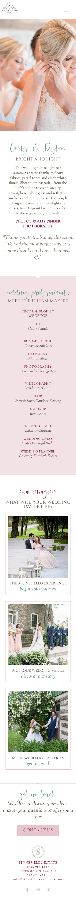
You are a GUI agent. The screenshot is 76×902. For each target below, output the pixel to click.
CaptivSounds (38, 328)
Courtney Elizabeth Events (38, 456)
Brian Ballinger (38, 358)
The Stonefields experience (38, 583)
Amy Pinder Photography (38, 371)
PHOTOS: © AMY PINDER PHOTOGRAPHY (38, 224)
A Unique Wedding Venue (38, 670)
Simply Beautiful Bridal (38, 443)
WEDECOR (38, 316)
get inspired (38, 763)
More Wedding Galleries (38, 758)
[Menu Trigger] (66, 9)
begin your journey (38, 589)
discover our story (38, 676)
